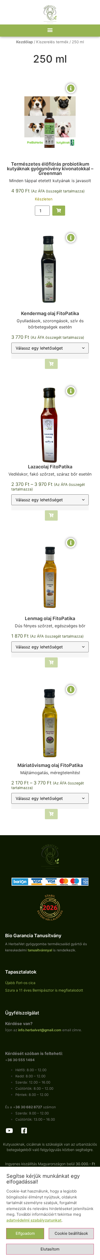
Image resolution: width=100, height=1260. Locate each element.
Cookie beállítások (71, 1233)
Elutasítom (50, 1249)
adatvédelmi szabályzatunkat (34, 1220)
